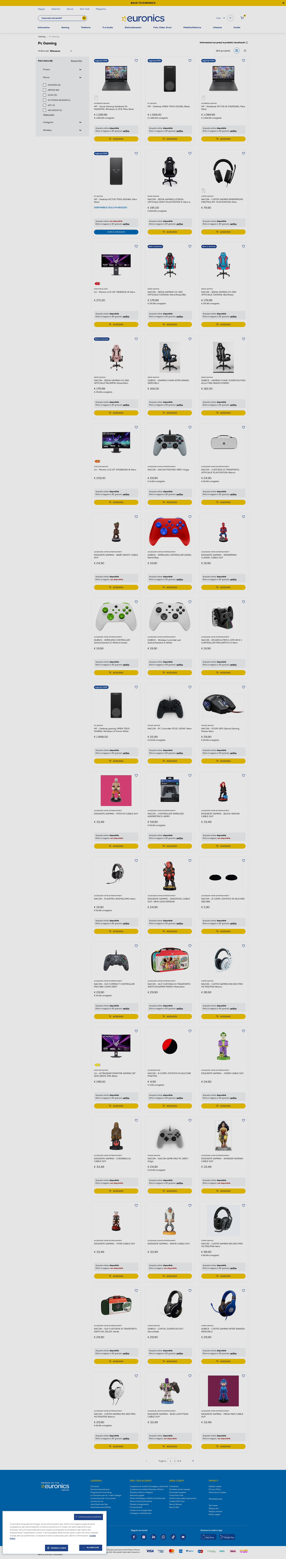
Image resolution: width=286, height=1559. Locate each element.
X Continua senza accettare (88, 1517)
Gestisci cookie (58, 1548)
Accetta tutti (93, 1547)
